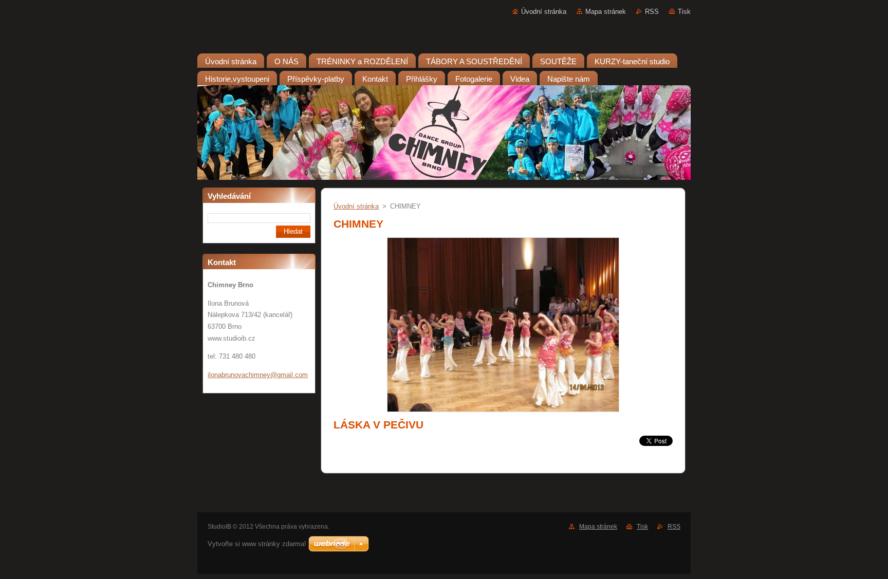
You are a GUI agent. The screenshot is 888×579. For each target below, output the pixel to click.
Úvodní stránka (543, 11)
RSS (652, 11)
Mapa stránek (605, 11)
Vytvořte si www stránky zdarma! (257, 544)
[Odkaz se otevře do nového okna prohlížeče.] (503, 412)
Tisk (684, 11)
